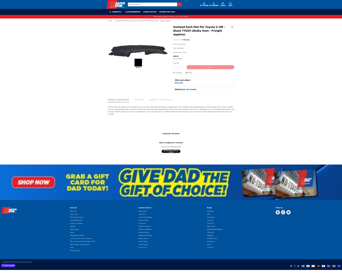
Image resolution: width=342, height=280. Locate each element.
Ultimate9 (210, 232)
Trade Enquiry (143, 244)
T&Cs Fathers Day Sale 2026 (79, 244)
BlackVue (210, 211)
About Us (73, 211)
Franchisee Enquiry (76, 217)
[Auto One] (117, 4)
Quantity (176, 63)
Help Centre (142, 211)
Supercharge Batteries (214, 229)
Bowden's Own (212, 238)
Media (72, 232)
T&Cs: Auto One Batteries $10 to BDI (82, 241)
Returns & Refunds (144, 229)
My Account (142, 247)
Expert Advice (143, 238)
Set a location (191, 89)
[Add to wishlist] (232, 27)
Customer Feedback (145, 217)
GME (208, 214)
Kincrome (210, 223)
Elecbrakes (211, 217)
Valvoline (210, 247)
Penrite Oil (210, 241)
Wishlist (72, 226)
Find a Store (74, 214)
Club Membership (76, 220)
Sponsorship (74, 229)
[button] (230, 4)
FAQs (72, 247)
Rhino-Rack (211, 226)
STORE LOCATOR (149, 12)
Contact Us (142, 214)
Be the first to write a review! (171, 151)
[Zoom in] (165, 28)
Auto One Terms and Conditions (81, 238)
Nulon (209, 244)
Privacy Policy (75, 250)
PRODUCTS (116, 12)
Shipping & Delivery (145, 235)
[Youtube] (288, 212)
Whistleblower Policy (77, 235)
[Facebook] (278, 212)
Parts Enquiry (143, 241)
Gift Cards (141, 223)
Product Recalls (143, 232)
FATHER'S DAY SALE (167, 12)
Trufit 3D (210, 220)
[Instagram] (283, 212)
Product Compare (76, 223)
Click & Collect (143, 220)
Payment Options (144, 226)
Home (110, 21)
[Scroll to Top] (338, 270)
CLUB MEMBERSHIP (132, 12)
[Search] (179, 4)
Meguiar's (210, 235)
